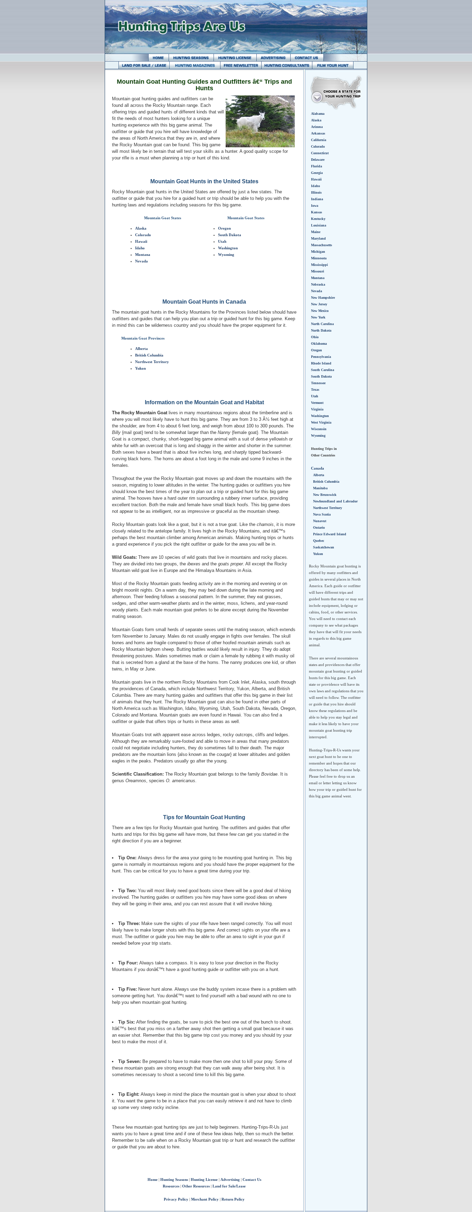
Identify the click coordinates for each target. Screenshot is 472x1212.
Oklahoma (319, 343)
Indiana (317, 199)
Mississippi (319, 265)
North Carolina (322, 324)
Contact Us (252, 1179)
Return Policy (233, 1199)
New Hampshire (323, 297)
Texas (315, 389)
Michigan (318, 251)
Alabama (317, 113)
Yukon (140, 368)
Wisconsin (319, 429)
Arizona (317, 127)
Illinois (316, 192)
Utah (222, 241)
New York (318, 317)
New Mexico (320, 311)
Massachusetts (321, 245)
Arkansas (318, 133)
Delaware (317, 159)
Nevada (141, 261)
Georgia (317, 173)
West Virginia (321, 422)
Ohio (315, 337)
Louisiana (318, 225)
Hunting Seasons (174, 1179)
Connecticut (320, 153)
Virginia (317, 409)
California (318, 140)
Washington (228, 248)
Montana (142, 254)
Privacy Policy (176, 1199)
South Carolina (322, 370)
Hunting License (204, 1179)
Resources (171, 1186)
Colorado (143, 235)
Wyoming (226, 254)
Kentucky (318, 219)
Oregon (224, 228)
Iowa (314, 205)
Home (153, 1179)
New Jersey (319, 304)
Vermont (317, 403)
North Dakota (321, 330)
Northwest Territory (152, 362)
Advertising (230, 1179)
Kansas (316, 212)
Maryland (318, 238)
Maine (315, 232)
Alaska (141, 228)
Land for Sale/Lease (229, 1186)
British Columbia (149, 355)
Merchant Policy (205, 1199)
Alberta (141, 348)
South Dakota (229, 235)
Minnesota (319, 258)
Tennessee (318, 383)
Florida (316, 166)
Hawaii (141, 241)
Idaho (140, 248)
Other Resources (196, 1186)
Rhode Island (321, 363)
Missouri (317, 271)
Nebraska (318, 284)
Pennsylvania (321, 357)
